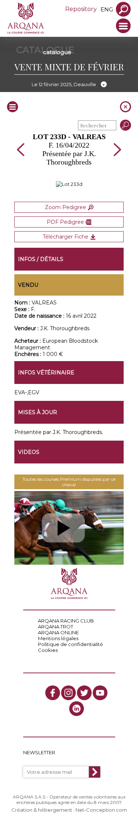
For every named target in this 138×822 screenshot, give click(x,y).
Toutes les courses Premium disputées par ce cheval (69, 481)
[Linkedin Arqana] (76, 708)
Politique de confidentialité (70, 644)
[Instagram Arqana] (68, 692)
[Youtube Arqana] (100, 692)
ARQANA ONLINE (58, 632)
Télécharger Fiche (65, 236)
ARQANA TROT (55, 626)
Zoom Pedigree (65, 207)
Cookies (48, 650)
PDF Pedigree (65, 222)
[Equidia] (69, 528)
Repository (81, 9)
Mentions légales (58, 638)
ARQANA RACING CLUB (66, 621)
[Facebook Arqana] (52, 692)
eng (106, 9)
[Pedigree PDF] (69, 184)
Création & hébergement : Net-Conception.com (69, 810)
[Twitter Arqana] (84, 692)
